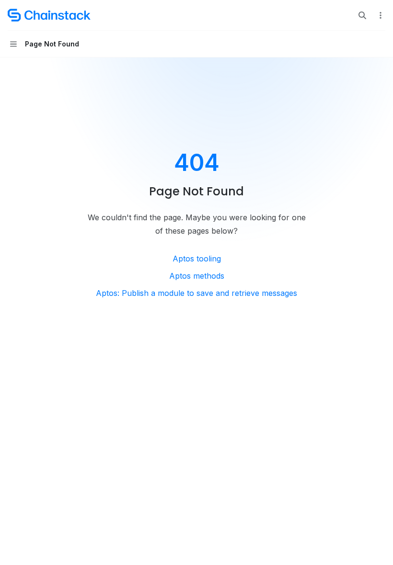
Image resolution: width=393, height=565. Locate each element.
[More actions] (380, 15)
